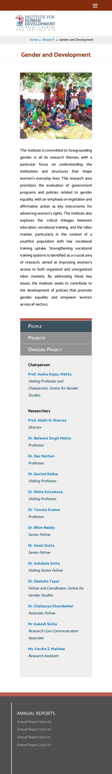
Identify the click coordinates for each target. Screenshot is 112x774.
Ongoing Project (45, 349)
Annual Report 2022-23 (34, 730)
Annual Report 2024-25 (34, 722)
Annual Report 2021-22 (34, 737)
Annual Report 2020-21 (34, 745)
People (35, 326)
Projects (36, 338)
